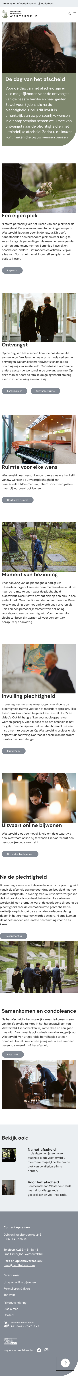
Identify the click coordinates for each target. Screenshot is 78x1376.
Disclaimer (11, 1309)
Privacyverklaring (15, 1303)
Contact (9, 1315)
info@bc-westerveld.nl (27, 1254)
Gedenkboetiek (28, 3)
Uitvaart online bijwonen (20, 1282)
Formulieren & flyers (17, 1288)
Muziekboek (47, 3)
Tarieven (9, 1295)
